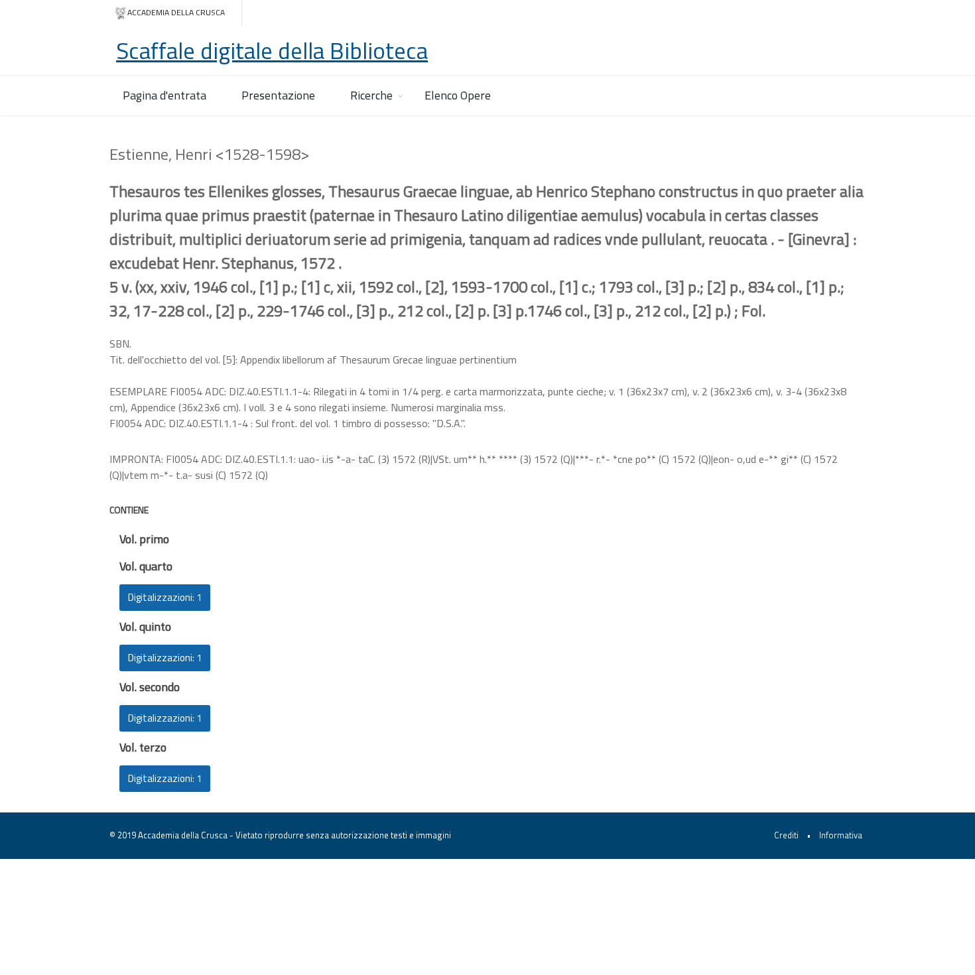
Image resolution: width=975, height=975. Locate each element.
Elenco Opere (457, 95)
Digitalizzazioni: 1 (165, 597)
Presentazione (278, 95)
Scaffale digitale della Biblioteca (272, 50)
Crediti (786, 835)
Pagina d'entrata (164, 95)
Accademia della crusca (176, 12)
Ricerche (371, 95)
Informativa (840, 835)
